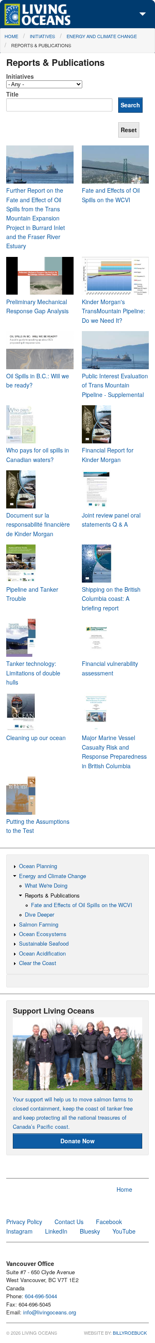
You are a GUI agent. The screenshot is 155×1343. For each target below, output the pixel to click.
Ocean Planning (38, 866)
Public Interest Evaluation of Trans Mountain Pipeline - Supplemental (115, 385)
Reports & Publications (41, 45)
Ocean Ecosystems (43, 934)
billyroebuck (130, 1332)
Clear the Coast (37, 963)
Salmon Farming (38, 924)
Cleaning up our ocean (36, 737)
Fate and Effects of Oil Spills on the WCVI (81, 905)
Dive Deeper (39, 914)
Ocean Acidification (42, 953)
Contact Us (69, 1221)
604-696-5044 (41, 1296)
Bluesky (90, 1231)
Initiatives (42, 36)
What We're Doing (46, 885)
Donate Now (77, 1141)
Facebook (109, 1221)
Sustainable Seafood (44, 943)
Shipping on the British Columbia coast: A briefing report (111, 598)
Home (11, 36)
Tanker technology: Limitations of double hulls (33, 672)
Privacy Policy (24, 1221)
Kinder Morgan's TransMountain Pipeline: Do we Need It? (113, 311)
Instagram (19, 1231)
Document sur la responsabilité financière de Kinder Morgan (38, 524)
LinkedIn (56, 1231)
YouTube (124, 1231)
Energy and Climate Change (102, 36)
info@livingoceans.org (49, 1312)
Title (12, 94)
